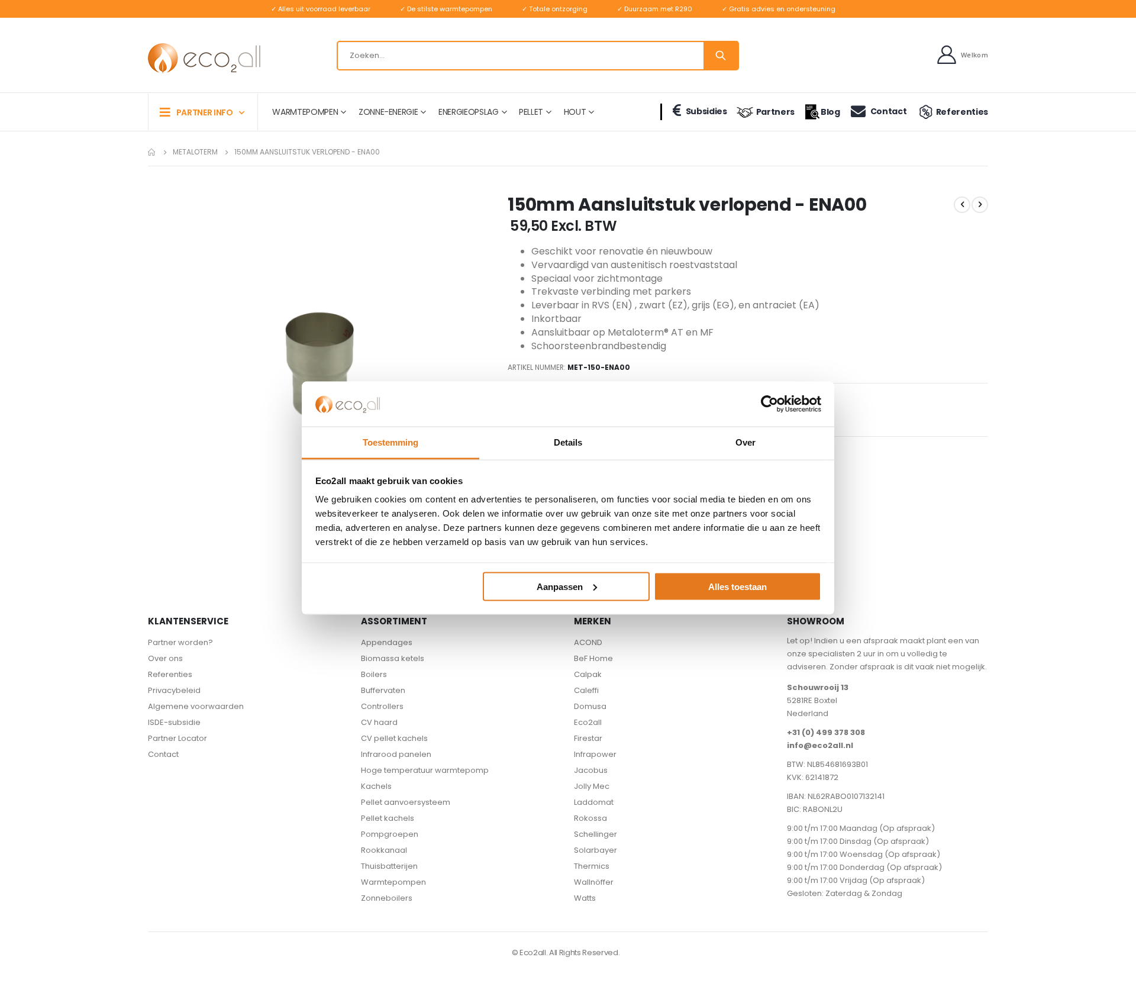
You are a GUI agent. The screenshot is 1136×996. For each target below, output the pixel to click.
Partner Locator (177, 738)
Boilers (374, 674)
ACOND (588, 642)
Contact (888, 111)
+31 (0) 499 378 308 (826, 732)
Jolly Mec (591, 786)
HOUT (575, 112)
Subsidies (706, 111)
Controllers (382, 706)
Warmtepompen (393, 882)
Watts (585, 898)
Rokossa (590, 818)
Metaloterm (195, 152)
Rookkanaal (384, 850)
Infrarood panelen (396, 754)
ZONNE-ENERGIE (388, 112)
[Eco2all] (204, 58)
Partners (775, 112)
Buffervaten (383, 690)
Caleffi (586, 690)
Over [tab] (745, 442)
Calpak (588, 674)
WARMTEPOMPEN (305, 112)
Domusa (590, 706)
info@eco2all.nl (820, 745)
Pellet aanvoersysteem (405, 802)
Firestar (588, 738)
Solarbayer (595, 850)
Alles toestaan (737, 586)
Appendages (386, 642)
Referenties (962, 112)
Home (152, 152)
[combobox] (538, 55)
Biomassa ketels (392, 658)
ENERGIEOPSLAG (468, 112)
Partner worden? (180, 642)
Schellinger (595, 834)
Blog (830, 112)
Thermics (591, 866)
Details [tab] (568, 442)
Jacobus (591, 770)
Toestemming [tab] (390, 442)
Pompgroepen (389, 834)
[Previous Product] (962, 204)
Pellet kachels (387, 818)
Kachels (376, 786)
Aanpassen (560, 586)
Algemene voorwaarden (196, 706)
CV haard (379, 722)
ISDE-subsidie (174, 722)
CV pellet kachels (394, 738)
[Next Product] (980, 204)
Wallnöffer (594, 882)
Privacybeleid (174, 690)
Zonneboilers (386, 898)
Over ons (165, 658)
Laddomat (594, 802)
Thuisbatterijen (389, 866)
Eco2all (588, 722)
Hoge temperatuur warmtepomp (425, 770)
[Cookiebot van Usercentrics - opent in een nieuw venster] (769, 403)
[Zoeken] (720, 55)
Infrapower (595, 754)
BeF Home (593, 658)
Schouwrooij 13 (817, 687)
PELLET (531, 112)
